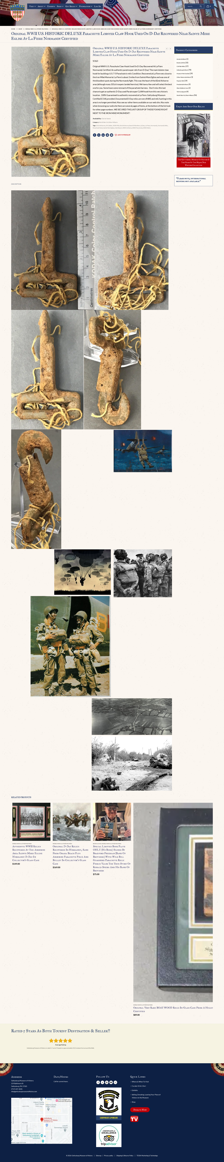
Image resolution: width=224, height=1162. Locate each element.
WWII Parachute (137, 128)
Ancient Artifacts (181, 59)
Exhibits (51, 6)
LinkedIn (103, 135)
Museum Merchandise (183, 73)
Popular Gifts (180, 81)
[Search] (201, 6)
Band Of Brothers (134, 125)
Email (111, 135)
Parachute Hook (98, 128)
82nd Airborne (124, 125)
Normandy (154, 125)
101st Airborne (100, 125)
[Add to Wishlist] (49, 844)
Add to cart (46, 807)
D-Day (143, 125)
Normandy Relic (163, 125)
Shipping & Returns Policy (124, 1156)
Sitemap (98, 1156)
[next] (170, 48)
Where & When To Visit (140, 1082)
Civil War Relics (181, 66)
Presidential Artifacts (182, 84)
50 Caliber (109, 125)
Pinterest (107, 135)
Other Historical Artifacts (184, 77)
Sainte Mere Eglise (108, 128)
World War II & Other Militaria (108, 122)
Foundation (84, 6)
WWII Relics (147, 128)
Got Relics (70, 6)
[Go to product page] (31, 822)
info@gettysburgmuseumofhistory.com (24, 1091)
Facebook (94, 135)
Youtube (111, 1082)
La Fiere (147, 125)
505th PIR (116, 125)
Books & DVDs (181, 63)
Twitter (99, 135)
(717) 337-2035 (16, 1089)
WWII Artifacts (127, 128)
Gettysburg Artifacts (182, 70)
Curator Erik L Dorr (139, 1086)
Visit (31, 6)
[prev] (166, 48)
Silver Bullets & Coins (182, 88)
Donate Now (140, 1109)
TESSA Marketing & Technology (147, 1156)
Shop (59, 6)
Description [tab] (16, 184)
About (40, 6)
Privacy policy (108, 1156)
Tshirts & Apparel (181, 92)
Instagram (115, 1082)
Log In (97, 6)
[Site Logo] (17, 12)
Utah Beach (118, 128)
